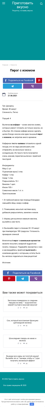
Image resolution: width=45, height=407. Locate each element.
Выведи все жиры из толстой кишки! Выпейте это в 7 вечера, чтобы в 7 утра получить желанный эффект (22, 358)
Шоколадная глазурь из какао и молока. (22, 339)
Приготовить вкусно (22, 5)
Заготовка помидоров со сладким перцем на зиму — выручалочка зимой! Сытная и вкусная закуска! (22, 302)
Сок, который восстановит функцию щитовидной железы (22, 321)
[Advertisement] (22, 35)
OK (32, 404)
